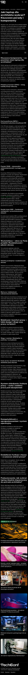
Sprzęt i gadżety (21, 9)
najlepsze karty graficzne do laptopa (11, 155)
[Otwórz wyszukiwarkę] (22, 2)
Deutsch (7, 672)
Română (13, 672)
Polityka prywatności (13, 669)
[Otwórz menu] (25, 2)
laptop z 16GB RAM (6, 197)
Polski (2, 672)
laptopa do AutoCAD (17, 450)
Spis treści (5, 53)
